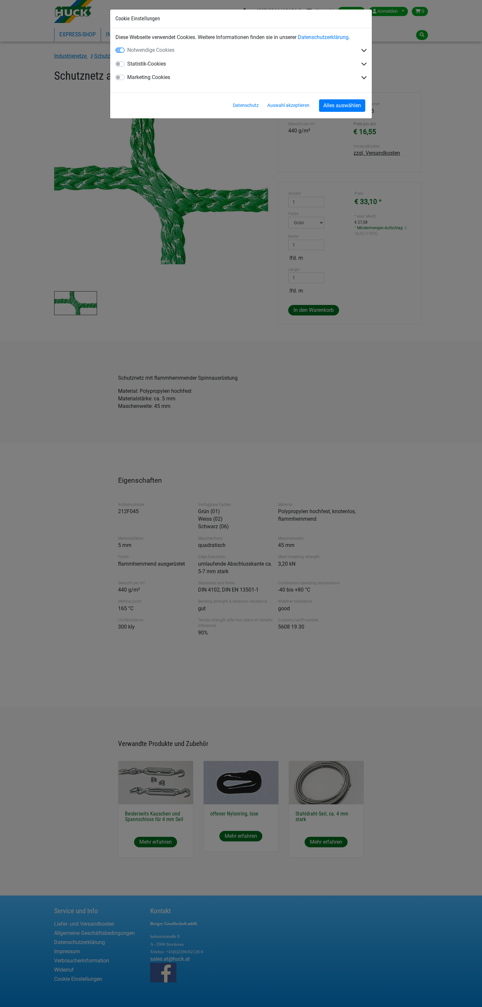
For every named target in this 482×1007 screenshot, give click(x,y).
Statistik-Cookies (146, 64)
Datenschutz (246, 105)
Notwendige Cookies (150, 50)
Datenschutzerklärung (323, 37)
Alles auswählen (342, 105)
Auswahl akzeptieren (288, 105)
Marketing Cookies (148, 77)
